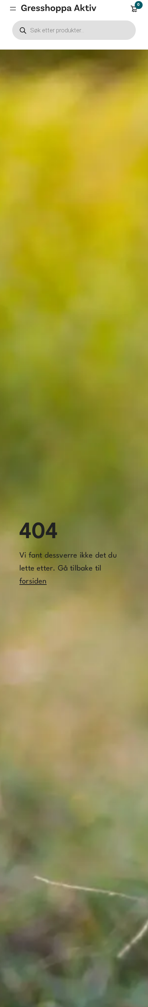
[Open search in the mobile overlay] (74, 30)
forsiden (33, 581)
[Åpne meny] (13, 8)
